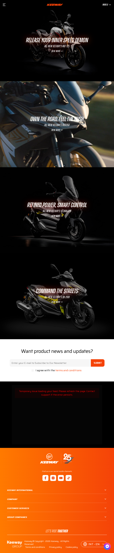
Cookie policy (72, 547)
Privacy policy (55, 547)
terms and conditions (68, 370)
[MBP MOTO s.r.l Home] (55, 5)
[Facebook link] (45, 478)
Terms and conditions (35, 547)
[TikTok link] (69, 478)
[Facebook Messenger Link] (107, 546)
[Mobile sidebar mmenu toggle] (4, 5)
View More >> (57, 51)
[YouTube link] (61, 478)
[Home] (57, 458)
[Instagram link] (53, 478)
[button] (94, 544)
